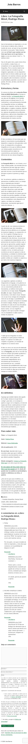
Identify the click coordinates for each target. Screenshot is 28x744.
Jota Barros (14, 4)
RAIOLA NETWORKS (16, 697)
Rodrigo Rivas (10, 439)
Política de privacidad (12, 716)
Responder (7, 552)
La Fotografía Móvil (17, 96)
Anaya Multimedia (12, 443)
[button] (24, 11)
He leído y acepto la (11, 720)
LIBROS (4, 497)
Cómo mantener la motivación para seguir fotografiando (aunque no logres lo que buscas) (14, 506)
